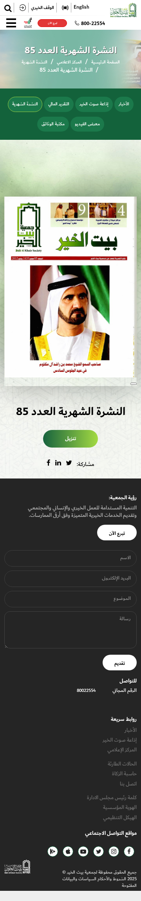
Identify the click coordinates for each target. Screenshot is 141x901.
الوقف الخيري (42, 8)
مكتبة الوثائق (53, 124)
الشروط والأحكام (111, 879)
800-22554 (93, 23)
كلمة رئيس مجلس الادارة (112, 797)
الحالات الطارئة (122, 763)
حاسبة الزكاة (124, 773)
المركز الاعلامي (69, 62)
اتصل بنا (128, 783)
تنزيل (70, 438)
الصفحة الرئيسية (105, 62)
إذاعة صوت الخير (94, 104)
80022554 (86, 690)
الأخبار (124, 104)
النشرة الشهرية (34, 62)
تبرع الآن (52, 23)
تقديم (119, 663)
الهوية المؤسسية (120, 807)
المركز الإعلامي (122, 749)
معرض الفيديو (87, 124)
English (81, 7)
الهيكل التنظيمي (120, 817)
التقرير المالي (58, 104)
